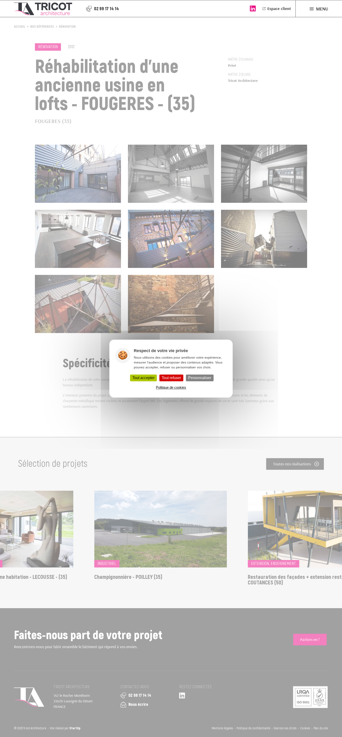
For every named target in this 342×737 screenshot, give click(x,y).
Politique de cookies (171, 387)
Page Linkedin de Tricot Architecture (253, 8)
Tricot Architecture (43, 8)
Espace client (279, 8)
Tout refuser (171, 378)
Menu (322, 9)
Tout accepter (143, 378)
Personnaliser (199, 378)
